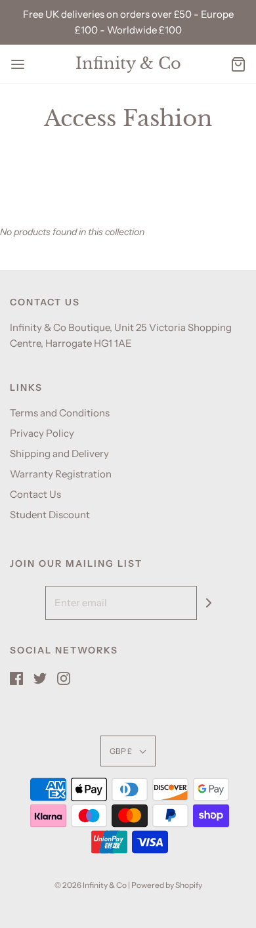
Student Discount (50, 514)
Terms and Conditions (60, 413)
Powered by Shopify (166, 885)
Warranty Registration (61, 474)
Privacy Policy (42, 433)
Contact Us (35, 494)
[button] (128, 751)
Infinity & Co (128, 64)
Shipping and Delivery (59, 453)
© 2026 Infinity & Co (90, 885)
